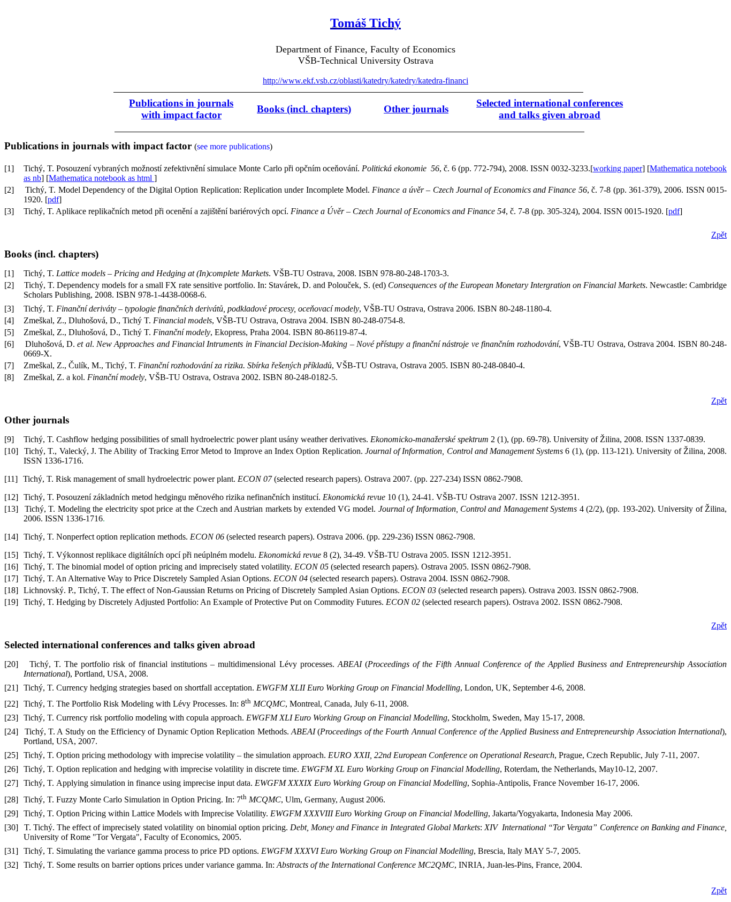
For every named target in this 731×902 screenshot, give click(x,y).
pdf (53, 199)
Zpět (719, 234)
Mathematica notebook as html (101, 178)
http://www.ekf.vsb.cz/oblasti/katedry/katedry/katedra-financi (365, 80)
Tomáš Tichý (365, 23)
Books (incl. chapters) (304, 109)
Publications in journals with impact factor (181, 108)
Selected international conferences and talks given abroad (549, 108)
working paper (617, 168)
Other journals (416, 109)
